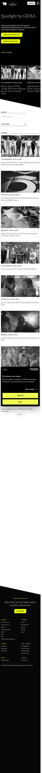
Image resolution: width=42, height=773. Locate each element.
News (23, 632)
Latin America (5, 625)
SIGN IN (31, 3)
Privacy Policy (25, 648)
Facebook (4, 651)
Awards (23, 627)
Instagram (4, 648)
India (2, 634)
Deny (20, 402)
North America (5, 622)
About (23, 622)
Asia (2, 636)
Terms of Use (25, 653)
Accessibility (25, 646)
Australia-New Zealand (8, 639)
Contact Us (24, 660)
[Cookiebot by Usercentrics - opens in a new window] (29, 369)
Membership (25, 624)
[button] (38, 3)
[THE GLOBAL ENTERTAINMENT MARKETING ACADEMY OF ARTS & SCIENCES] (10, 4)
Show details (29, 389)
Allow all (20, 395)
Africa (3, 632)
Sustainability (25, 651)
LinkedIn (3, 646)
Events (23, 629)
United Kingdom (6, 629)
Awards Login (5, 660)
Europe (3, 627)
